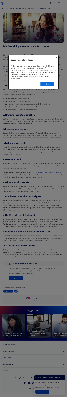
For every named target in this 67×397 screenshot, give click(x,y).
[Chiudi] (56, 57)
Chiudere (47, 84)
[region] (33, 72)
